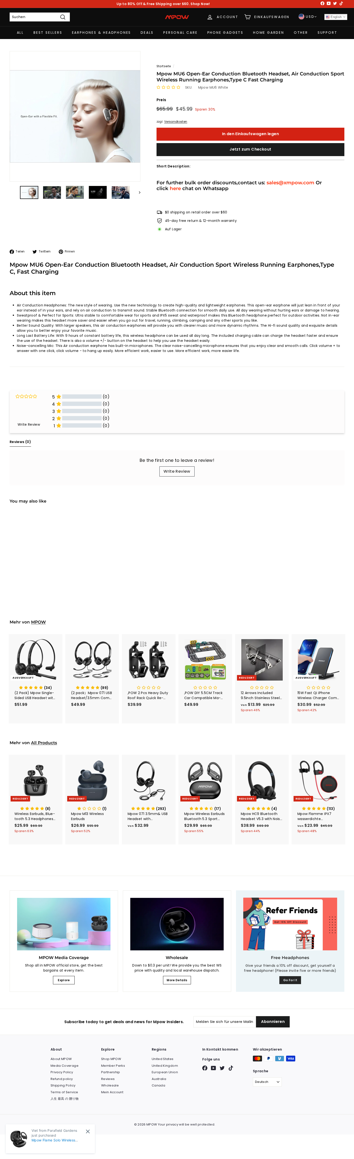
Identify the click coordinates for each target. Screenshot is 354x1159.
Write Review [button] (29, 424)
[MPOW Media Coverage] (64, 924)
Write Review (177, 471)
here (175, 188)
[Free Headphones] (290, 924)
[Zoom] (75, 116)
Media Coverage (65, 1065)
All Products (44, 742)
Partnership (110, 1072)
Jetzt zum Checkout (250, 149)
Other (301, 32)
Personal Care (180, 32)
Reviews (108, 1079)
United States (163, 1059)
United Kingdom (165, 1065)
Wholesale (110, 1085)
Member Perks (113, 1065)
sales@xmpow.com (290, 182)
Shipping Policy (63, 1085)
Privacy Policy (62, 1072)
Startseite (164, 66)
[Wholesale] (177, 924)
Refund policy (62, 1079)
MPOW (38, 622)
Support (327, 32)
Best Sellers (47, 32)
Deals (147, 32)
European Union (165, 1072)
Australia (159, 1079)
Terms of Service (64, 1092)
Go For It (290, 980)
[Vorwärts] (137, 192)
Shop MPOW (111, 1059)
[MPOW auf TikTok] (230, 1068)
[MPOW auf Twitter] (222, 1068)
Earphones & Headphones (101, 32)
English (336, 17)
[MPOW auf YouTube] (213, 1068)
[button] (168, 87)
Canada (158, 1085)
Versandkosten (175, 122)
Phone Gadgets (225, 32)
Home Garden (268, 32)
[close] (88, 1131)
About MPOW (61, 1059)
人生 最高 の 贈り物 (65, 1098)
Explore (64, 980)
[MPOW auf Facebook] (204, 1068)
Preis (161, 99)
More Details (177, 980)
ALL (20, 32)
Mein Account (112, 1092)
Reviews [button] (20, 441)
